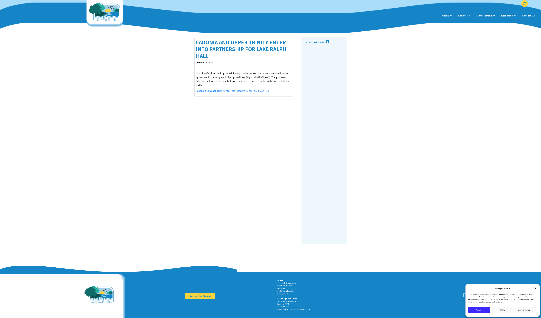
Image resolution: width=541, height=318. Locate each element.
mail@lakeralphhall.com (287, 291)
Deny (502, 310)
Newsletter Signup (200, 296)
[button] (535, 288)
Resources (507, 16)
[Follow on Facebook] (464, 295)
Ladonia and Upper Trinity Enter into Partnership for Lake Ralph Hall (232, 90)
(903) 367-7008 (283, 306)
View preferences (526, 310)
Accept (479, 310)
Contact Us (528, 16)
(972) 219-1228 (283, 288)
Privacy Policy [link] (282, 293)
